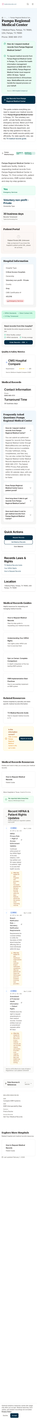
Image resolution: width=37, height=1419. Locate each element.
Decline (5, 1415)
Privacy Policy (6, 1411)
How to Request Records (12, 571)
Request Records (18, 537)
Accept (14, 1415)
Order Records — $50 (17, 342)
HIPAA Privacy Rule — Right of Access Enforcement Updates (15, 840)
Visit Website (18, 546)
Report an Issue (26, 738)
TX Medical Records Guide (13, 565)
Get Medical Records (18, 542)
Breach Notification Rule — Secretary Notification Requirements (15, 924)
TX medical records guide (16, 139)
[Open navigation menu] (33, 4)
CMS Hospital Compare (19, 91)
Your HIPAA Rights (10, 568)
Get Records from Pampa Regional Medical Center (16, 99)
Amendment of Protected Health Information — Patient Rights (14, 1002)
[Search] (27, 4)
